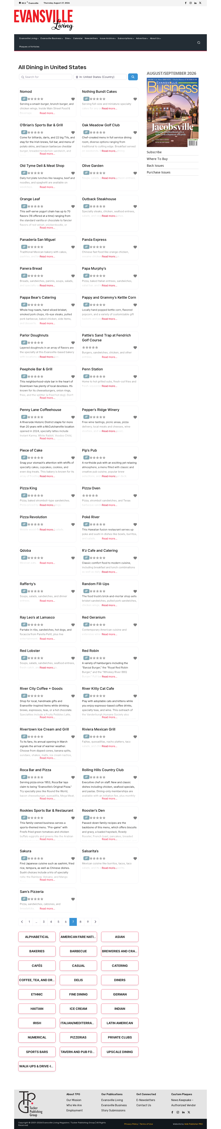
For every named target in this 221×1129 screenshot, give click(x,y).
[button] (199, 43)
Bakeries (37, 951)
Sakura (25, 851)
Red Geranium (93, 617)
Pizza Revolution (33, 517)
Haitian (37, 1009)
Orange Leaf (30, 199)
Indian (119, 1009)
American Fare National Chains (88, 937)
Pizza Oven (91, 488)
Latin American (120, 1023)
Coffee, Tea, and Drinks (39, 980)
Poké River (91, 517)
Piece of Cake (31, 450)
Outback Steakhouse (99, 199)
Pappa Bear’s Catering (38, 297)
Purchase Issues (158, 172)
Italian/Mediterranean (80, 1023)
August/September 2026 (171, 73)
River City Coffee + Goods (41, 688)
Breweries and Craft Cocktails (130, 951)
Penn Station (92, 369)
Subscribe (154, 152)
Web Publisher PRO (193, 1124)
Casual (78, 965)
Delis (78, 980)
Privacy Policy (131, 1124)
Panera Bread (31, 268)
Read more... (47, 113)
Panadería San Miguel (37, 240)
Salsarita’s (90, 851)
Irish (37, 1023)
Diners (120, 980)
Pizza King (28, 488)
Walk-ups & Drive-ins (37, 1066)
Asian (120, 937)
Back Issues (155, 165)
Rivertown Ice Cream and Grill (44, 729)
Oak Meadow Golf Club (101, 125)
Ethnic (37, 994)
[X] (200, 3)
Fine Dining (78, 994)
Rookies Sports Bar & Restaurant (46, 810)
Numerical (37, 1037)
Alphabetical (37, 937)
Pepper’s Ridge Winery (100, 410)
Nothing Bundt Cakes (99, 91)
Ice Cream (78, 1009)
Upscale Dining (120, 1052)
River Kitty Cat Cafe (98, 688)
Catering (120, 965)
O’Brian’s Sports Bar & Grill (41, 125)
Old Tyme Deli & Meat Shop (42, 166)
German (120, 994)
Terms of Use (146, 1124)
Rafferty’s (28, 584)
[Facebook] (185, 3)
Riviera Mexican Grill (98, 729)
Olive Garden (92, 166)
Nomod (26, 91)
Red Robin (90, 651)
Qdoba (25, 550)
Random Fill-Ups (95, 584)
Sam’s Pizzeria (32, 892)
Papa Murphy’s (94, 268)
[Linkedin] (195, 3)
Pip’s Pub (89, 450)
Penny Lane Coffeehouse (40, 410)
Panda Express (94, 240)
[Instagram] (190, 3)
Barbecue (78, 951)
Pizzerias (78, 1037)
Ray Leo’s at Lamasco (37, 617)
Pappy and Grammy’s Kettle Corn (109, 297)
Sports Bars (37, 1052)
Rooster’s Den (93, 810)
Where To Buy (157, 159)
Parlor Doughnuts (34, 335)
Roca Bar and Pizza (35, 770)
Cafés (37, 965)
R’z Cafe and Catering (100, 550)
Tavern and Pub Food (79, 1052)
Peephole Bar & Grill (36, 369)
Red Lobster (30, 651)
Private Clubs (120, 1037)
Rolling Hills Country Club (103, 770)
